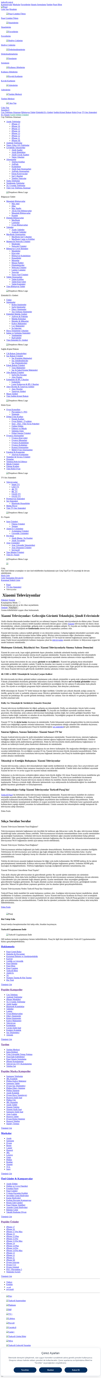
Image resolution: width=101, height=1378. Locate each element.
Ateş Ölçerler (17, 389)
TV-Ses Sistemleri (89, 112)
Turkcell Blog (12, 970)
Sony (8, 1169)
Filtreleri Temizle (8, 600)
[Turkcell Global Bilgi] (50, 1336)
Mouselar (15, 260)
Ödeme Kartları (12, 466)
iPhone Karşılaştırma (15, 1061)
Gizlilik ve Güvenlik (14, 961)
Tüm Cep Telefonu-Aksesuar (18, 188)
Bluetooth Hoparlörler (21, 503)
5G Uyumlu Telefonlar (15, 185)
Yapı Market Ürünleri (15, 552)
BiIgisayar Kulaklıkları (21, 256)
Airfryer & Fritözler (20, 316)
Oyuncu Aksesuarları (15, 435)
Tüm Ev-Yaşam (12, 555)
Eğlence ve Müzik (19, 428)
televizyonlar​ (57, 640)
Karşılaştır (13, 608)
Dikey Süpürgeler (19, 309)
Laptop (9, 1011)
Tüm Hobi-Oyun (13, 469)
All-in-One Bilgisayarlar (22, 211)
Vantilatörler (17, 335)
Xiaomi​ (71, 624)
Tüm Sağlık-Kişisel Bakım (17, 396)
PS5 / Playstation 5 (14, 1269)
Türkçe (9, 1282)
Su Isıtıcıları (16, 328)
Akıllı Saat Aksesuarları (21, 169)
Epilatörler (16, 382)
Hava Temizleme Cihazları (17, 331)
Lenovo (9, 1155)
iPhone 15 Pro (12, 1239)
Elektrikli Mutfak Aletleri (16, 314)
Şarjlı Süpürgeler (19, 307)
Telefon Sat (11, 1066)
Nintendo (15, 414)
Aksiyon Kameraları (20, 454)
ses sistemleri (58, 727)
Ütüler (9, 300)
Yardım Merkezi (13, 1049)
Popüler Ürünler (10, 1221)
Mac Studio (16, 208)
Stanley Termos (12, 1124)
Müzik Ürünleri (12, 464)
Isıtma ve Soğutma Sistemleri (18, 333)
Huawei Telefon (13, 1121)
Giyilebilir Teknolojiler (15, 147)
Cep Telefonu (12, 995)
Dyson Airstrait (12, 1267)
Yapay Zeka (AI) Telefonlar (17, 145)
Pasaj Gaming (12, 968)
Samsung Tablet (13, 1083)
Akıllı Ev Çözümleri (14, 529)
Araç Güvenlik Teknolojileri (23, 545)
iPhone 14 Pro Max (14, 1250)
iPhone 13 (16, 133)
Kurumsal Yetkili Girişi (10, 580)
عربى (8, 1287)
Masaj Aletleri (12, 394)
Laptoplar (16, 222)
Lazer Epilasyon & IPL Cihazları (25, 384)
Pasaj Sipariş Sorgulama (16, 1059)
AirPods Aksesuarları (20, 171)
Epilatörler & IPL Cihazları (17, 379)
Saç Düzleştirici (12, 1032)
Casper (9, 1148)
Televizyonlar (12, 482)
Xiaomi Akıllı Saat (14, 1109)
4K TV (15, 489)
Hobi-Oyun (76, 112)
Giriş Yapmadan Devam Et (12, 578)
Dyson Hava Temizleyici (16, 1095)
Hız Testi (10, 980)
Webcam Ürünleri (19, 267)
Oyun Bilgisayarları (20, 225)
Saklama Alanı (18, 431)
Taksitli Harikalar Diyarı (16, 1212)
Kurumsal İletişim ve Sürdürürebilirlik (22, 956)
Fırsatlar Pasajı (12, 1188)
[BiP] (50, 1309)
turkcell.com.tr (7, 2)
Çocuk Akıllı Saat (13, 1028)
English (9, 1284)
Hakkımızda (7, 946)
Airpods (9, 1035)
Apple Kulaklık (12, 1093)
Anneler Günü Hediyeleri (16, 1207)
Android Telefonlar (14, 143)
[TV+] (50, 1314)
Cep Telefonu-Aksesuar (11, 112)
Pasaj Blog (57, 4)
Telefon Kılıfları (18, 162)
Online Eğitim (17, 426)
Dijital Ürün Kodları (14, 417)
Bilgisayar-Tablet (28, 112)
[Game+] (50, 1332)
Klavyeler (16, 253)
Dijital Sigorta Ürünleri (21, 433)
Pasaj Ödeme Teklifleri (15, 1205)
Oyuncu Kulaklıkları (20, 443)
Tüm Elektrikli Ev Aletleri (17, 340)
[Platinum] (50, 1305)
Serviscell (16, 550)
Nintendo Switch (13, 1272)
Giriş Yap (5, 9)
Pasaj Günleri (11, 1191)
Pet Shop (10, 536)
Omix (8, 1157)
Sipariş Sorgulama (38, 4)
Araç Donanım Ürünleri (21, 547)
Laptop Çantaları (19, 270)
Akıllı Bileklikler (19, 152)
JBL (8, 1152)
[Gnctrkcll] (50, 1327)
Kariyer (9, 959)
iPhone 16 (16, 126)
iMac (14, 206)
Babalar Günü (12, 1210)
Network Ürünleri (19, 246)
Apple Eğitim (11, 1184)
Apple (8, 1138)
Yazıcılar (15, 272)
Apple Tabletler (18, 230)
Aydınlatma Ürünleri (20, 531)
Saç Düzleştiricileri (19, 363)
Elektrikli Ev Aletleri (44, 112)
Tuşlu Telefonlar (13, 181)
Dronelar (10, 459)
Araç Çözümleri (13, 543)
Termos (15, 526)
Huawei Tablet (12, 1116)
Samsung (10, 1141)
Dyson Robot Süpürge (15, 1119)
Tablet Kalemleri (18, 284)
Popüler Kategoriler (11, 989)
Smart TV (16, 484)
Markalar (16, 4)
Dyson (9, 1143)
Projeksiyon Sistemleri (15, 499)
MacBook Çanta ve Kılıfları (23, 239)
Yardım (49, 4)
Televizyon (11, 1023)
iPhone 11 (16, 138)
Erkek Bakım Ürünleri (15, 365)
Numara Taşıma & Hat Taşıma (19, 978)
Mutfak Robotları (19, 319)
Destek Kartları (18, 419)
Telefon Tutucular (19, 178)
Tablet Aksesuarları (14, 277)
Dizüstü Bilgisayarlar (15, 218)
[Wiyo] (50, 1341)
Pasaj (8, 585)
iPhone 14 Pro (12, 1248)
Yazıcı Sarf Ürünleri (20, 274)
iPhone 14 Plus (12, 1246)
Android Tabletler (19, 232)
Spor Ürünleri (12, 521)
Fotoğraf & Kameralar (15, 452)
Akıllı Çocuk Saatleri (20, 155)
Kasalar (15, 215)
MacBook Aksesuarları (15, 234)
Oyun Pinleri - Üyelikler (22, 421)
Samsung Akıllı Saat (14, 1112)
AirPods (15, 164)
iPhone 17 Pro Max (14, 1231)
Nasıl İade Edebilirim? (15, 1057)
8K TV (15, 491)
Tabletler (10, 227)
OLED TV (16, 494)
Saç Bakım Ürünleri (14, 356)
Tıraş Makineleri (18, 368)
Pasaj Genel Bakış (13, 952)
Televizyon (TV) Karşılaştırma (19, 1064)
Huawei (9, 1150)
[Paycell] (50, 1323)
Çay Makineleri (18, 326)
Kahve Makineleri (19, 323)
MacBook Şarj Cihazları (22, 237)
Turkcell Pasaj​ (7, 795)
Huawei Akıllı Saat (14, 1097)
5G (7, 975)
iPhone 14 (16, 131)
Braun (8, 1145)
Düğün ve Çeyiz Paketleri (17, 1186)
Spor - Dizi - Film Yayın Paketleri (25, 424)
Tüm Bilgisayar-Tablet (15, 286)
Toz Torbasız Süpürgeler (22, 312)
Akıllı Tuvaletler (18, 540)
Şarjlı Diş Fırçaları (19, 375)
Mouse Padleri (18, 263)
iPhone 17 (16, 124)
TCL (8, 1167)
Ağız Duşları (17, 377)
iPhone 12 (16, 136)
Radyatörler (16, 338)
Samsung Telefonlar (14, 1076)
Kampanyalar (6, 4)
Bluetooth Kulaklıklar (15, 1006)
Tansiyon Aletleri (19, 391)
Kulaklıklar (16, 166)
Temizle (4, 607)
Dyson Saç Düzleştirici (15, 1086)
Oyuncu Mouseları (19, 440)
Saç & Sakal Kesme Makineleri (25, 370)
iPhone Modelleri (13, 999)
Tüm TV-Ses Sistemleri (16, 508)
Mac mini (15, 203)
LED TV (15, 487)
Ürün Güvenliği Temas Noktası (19, 1054)
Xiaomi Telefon (12, 1107)
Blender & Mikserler (20, 321)
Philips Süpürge (12, 1090)
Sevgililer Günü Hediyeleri (17, 1195)
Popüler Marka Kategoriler (16, 1071)
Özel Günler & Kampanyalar (17, 1178)
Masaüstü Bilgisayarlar (15, 201)
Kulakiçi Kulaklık (13, 1030)
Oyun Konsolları (13, 409)
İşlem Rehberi (12, 1052)
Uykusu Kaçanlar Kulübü (17, 1193)
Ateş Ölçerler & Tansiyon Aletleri (20, 387)
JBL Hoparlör (12, 1102)
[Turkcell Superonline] (50, 1301)
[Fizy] (50, 1296)
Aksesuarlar (11, 159)
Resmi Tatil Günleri (14, 1203)
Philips (9, 1160)
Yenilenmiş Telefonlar (15, 183)
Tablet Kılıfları (18, 279)
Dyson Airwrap (12, 1262)
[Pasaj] (4, 7)
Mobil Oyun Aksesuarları (22, 450)
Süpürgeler (10, 302)
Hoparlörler (16, 258)
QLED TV (16, 496)
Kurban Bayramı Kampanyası (18, 1200)
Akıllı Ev (10, 973)
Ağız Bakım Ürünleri (15, 372)
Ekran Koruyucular (20, 174)
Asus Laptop (11, 1114)
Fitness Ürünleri (18, 524)
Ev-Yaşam (5, 115)
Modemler (16, 244)
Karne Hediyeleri (13, 1198)
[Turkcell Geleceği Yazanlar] (50, 1345)
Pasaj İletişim (11, 963)
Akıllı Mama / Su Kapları (22, 538)
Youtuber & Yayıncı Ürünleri (18, 457)
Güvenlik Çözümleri (20, 533)
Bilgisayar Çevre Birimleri (17, 248)
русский (10, 1289)
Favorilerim (25, 4)
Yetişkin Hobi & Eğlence (16, 461)
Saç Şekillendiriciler (20, 360)
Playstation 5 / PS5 (19, 412)
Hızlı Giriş (5, 575)
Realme (9, 1162)
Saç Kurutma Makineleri (22, 358)
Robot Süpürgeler (19, 304)
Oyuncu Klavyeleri (19, 438)
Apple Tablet (11, 1105)
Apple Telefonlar (13, 121)
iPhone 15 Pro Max (14, 1241)
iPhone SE (16, 140)
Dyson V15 (11, 1265)
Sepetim (5, 110)
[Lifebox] (50, 1318)
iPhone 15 (16, 129)
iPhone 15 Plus (12, 1236)
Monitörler (16, 251)
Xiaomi (9, 1164)
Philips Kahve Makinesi (16, 1081)
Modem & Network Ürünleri (18, 241)
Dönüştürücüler (18, 265)
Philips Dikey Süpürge (15, 1088)
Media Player (11, 506)
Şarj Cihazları (17, 176)
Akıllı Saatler (17, 150)
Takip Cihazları (18, 157)
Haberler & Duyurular (15, 954)
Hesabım (13, 9)
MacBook (16, 220)
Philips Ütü (11, 1100)
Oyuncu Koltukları (19, 445)
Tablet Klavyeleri (19, 282)
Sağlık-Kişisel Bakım (62, 112)
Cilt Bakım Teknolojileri (16, 353)
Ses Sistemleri (12, 501)
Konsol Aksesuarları (20, 447)
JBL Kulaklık (11, 1079)
